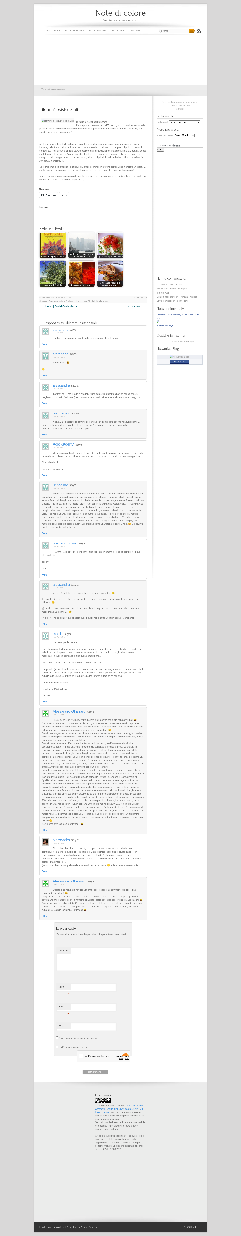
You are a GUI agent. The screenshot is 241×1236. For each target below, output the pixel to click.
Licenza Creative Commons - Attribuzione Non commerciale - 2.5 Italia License (119, 1109)
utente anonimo (65, 543)
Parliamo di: (163, 122)
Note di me (118, 30)
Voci (166, 292)
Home (43, 89)
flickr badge (189, 341)
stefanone (60, 329)
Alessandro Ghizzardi (69, 711)
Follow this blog (179, 362)
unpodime (60, 485)
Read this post (102, 301)
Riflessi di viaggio (178, 288)
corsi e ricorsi (136, 306)
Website (62, 1026)
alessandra (61, 385)
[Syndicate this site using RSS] (199, 31)
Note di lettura (74, 30)
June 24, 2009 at (59, 588)
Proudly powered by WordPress (52, 1227)
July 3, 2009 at (58, 715)
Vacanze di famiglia (175, 284)
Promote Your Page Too (167, 325)
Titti (159, 292)
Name (64, 988)
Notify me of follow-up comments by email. (79, 1038)
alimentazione (59, 301)
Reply (44, 344)
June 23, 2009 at (59, 488)
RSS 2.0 (91, 301)
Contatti (135, 30)
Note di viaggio (98, 30)
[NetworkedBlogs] (179, 356)
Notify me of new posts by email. (74, 1047)
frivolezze (43, 301)
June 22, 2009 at (59, 416)
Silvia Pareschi (164, 301)
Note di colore (120, 13)
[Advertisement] (120, 60)
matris (57, 634)
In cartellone (182, 301)
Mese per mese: (165, 135)
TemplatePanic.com (89, 1227)
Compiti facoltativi (166, 296)
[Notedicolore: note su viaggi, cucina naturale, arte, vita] (158, 322)
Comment (64, 950)
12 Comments (141, 298)
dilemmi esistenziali (58, 109)
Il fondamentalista (188, 296)
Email (64, 1007)
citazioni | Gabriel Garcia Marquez (60, 306)
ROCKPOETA (63, 444)
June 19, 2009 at (59, 333)
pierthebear (62, 413)
